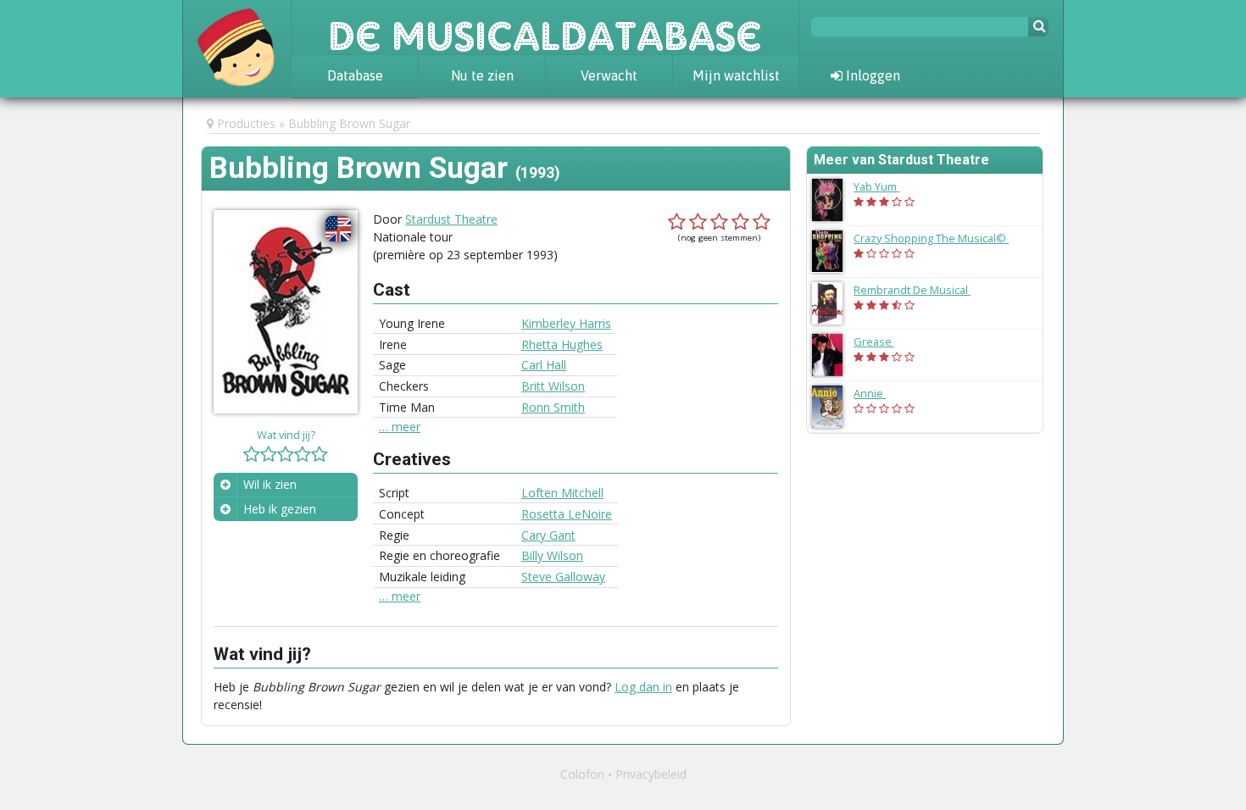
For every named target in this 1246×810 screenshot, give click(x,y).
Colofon (582, 774)
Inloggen (871, 75)
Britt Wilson (553, 386)
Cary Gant (548, 535)
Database (355, 75)
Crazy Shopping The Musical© (940, 238)
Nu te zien (482, 75)
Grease (882, 341)
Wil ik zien (270, 484)
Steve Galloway (563, 577)
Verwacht (609, 75)
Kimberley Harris (566, 323)
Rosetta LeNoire (566, 514)
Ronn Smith (553, 407)
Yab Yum (885, 186)
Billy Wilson (552, 555)
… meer (399, 427)
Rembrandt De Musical (920, 289)
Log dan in (643, 687)
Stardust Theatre (451, 219)
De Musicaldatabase (545, 27)
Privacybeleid (651, 774)
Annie (878, 393)
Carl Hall (543, 365)
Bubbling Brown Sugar (349, 123)
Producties (246, 123)
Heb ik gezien (279, 509)
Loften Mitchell (562, 493)
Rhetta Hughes (562, 344)
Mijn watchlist (736, 75)
